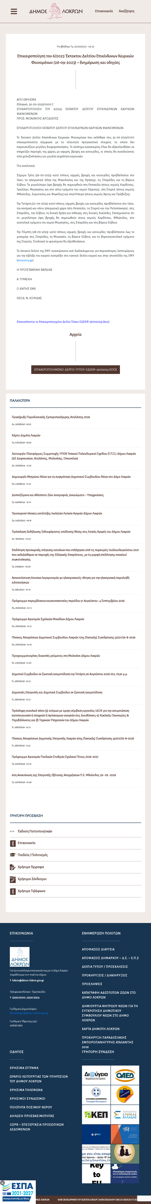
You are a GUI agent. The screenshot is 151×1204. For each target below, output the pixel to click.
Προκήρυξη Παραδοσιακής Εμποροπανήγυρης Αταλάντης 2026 (108, 1042)
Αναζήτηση (126, 11)
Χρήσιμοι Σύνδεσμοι (27, 1098)
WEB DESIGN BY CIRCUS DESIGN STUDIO (119, 1199)
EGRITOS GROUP (89, 1199)
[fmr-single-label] (96, 1075)
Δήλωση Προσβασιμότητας (32, 1116)
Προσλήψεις (92, 984)
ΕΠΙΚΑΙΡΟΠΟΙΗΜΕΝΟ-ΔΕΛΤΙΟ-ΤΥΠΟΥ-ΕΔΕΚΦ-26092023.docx (75, 369)
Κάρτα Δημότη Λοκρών (101, 1029)
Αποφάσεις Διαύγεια (98, 949)
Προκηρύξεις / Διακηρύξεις (104, 975)
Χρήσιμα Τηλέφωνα (26, 1090)
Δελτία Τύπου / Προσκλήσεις (105, 966)
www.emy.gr (25, 260)
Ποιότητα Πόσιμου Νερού (31, 1107)
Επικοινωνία (104, 11)
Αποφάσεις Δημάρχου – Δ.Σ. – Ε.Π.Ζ (110, 958)
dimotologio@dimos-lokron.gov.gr (29, 1013)
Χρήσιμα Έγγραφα (24, 1068)
